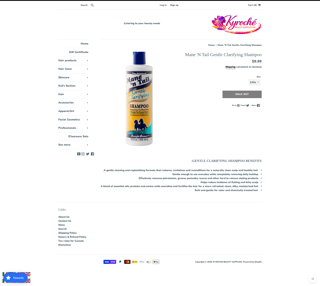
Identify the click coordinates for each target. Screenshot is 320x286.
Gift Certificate (78, 52)
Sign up (174, 5)
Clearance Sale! (78, 136)
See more (73, 145)
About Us (63, 217)
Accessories (73, 102)
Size (259, 76)
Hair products (73, 60)
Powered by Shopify (252, 262)
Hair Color (73, 69)
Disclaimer (64, 245)
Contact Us (64, 221)
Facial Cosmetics (73, 119)
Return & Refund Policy (72, 237)
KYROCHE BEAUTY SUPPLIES (227, 262)
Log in (163, 5)
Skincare (73, 77)
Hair (73, 94)
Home (84, 43)
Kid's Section (73, 86)
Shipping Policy (67, 233)
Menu (61, 225)
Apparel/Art (73, 111)
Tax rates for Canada (71, 241)
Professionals (73, 128)
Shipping (231, 66)
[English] (28, 274)
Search (62, 229)
